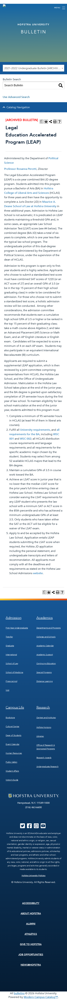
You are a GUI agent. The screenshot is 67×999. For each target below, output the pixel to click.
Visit (7, 690)
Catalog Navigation (18, 107)
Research (43, 707)
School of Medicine (14, 672)
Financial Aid (11, 681)
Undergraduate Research (47, 766)
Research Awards (43, 757)
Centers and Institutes (46, 717)
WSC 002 (25, 439)
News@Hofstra (31, 964)
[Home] (6, 7)
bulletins (19, 993)
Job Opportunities (30, 954)
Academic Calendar (45, 645)
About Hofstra (31, 913)
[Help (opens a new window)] (59, 121)
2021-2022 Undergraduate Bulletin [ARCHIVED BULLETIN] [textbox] (34, 68)
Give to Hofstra (31, 944)
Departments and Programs (48, 628)
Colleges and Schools (45, 636)
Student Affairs (12, 771)
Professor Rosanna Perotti (20, 169)
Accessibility (30, 903)
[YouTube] (43, 827)
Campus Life (15, 707)
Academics (44, 617)
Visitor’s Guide (12, 780)
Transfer (9, 636)
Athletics (31, 934)
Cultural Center (12, 726)
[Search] (60, 85)
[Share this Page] (50, 121)
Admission (13, 617)
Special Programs (44, 672)
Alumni (31, 923)
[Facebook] (29, 827)
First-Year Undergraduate (17, 628)
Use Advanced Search (16, 97)
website (38, 573)
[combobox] (33, 68)
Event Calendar (12, 744)
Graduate (10, 645)
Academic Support (44, 654)
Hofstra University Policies (34, 875)
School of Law (12, 663)
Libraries (40, 736)
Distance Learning (44, 681)
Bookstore (10, 717)
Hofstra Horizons (43, 727)
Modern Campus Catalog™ (41, 997)
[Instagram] (36, 827)
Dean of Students (13, 735)
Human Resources (14, 753)
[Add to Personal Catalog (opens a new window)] (46, 121)
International (11, 654)
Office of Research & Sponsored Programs (45, 747)
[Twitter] (22, 827)
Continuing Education (46, 663)
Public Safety (11, 762)
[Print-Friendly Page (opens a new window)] (55, 121)
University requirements (35, 430)
